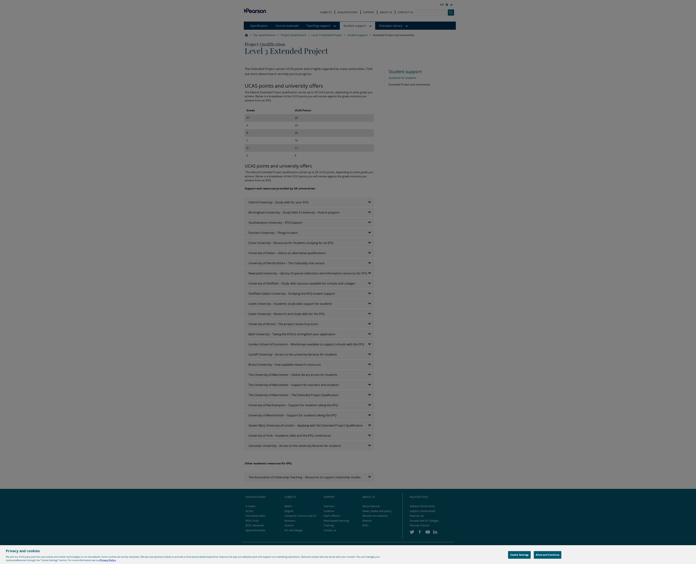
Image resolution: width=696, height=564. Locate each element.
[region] (348, 554)
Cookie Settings (519, 554)
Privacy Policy (108, 560)
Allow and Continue (547, 554)
